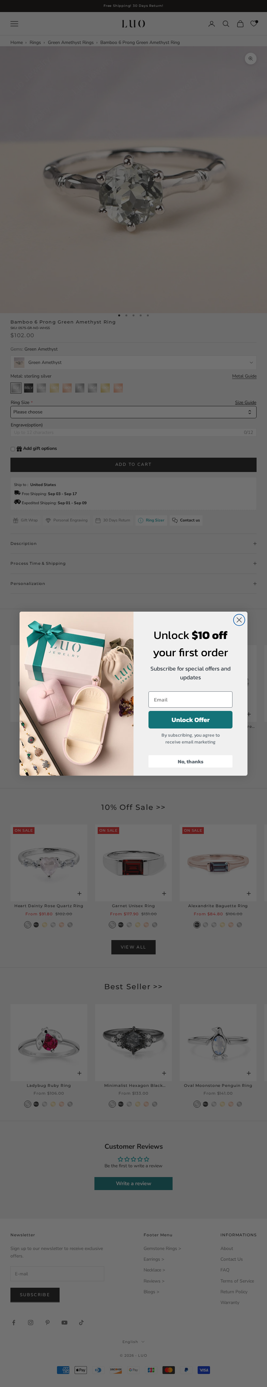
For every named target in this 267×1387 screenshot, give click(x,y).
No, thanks (191, 761)
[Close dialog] (239, 620)
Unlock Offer (191, 720)
